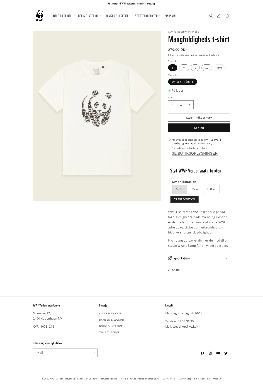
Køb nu (199, 128)
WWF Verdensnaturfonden (64, 378)
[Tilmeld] (93, 353)
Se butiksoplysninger (195, 153)
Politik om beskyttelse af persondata (140, 378)
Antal (171, 97)
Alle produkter (110, 313)
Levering (189, 54)
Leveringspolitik (188, 378)
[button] (63, 15)
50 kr (179, 189)
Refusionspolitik (109, 378)
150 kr (211, 189)
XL (206, 67)
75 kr (195, 189)
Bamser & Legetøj (111, 320)
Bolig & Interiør (111, 326)
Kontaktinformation (210, 378)
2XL (221, 68)
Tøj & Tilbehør (109, 332)
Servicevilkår (169, 378)
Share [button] (176, 269)
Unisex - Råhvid (182, 81)
